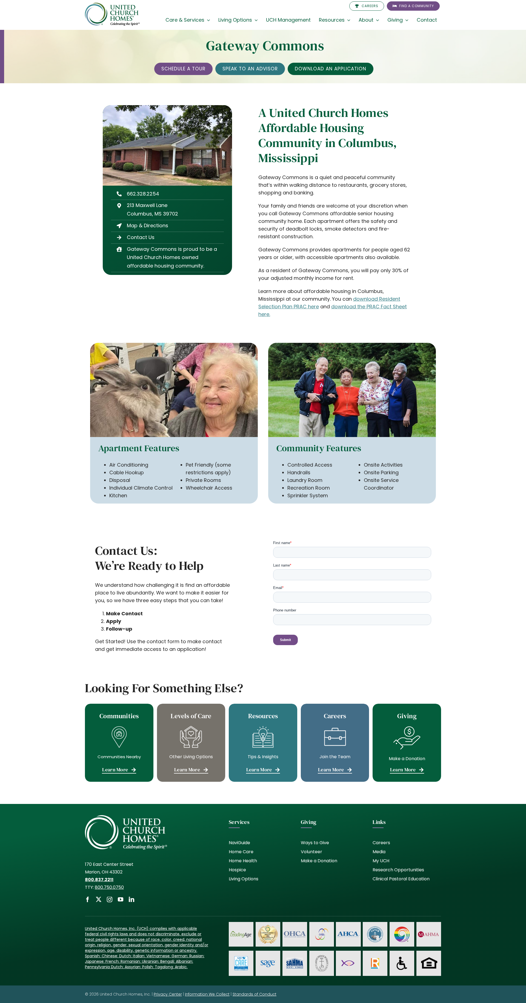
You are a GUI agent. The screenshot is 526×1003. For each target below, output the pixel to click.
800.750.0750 (109, 887)
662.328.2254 (143, 193)
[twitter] (98, 899)
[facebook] (87, 899)
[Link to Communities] (119, 743)
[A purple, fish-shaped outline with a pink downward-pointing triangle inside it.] (348, 959)
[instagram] (109, 899)
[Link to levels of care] (191, 743)
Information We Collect (207, 994)
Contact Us (141, 237)
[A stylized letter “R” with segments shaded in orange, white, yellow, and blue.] (375, 960)
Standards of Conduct (254, 994)
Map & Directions (147, 225)
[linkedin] (131, 899)
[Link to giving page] (407, 743)
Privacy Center (168, 994)
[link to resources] (263, 743)
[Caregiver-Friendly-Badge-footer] (268, 925)
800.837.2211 (99, 879)
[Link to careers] (335, 743)
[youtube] (120, 899)
